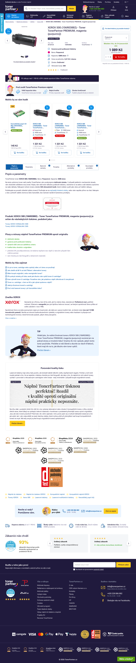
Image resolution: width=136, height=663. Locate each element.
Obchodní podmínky (44, 597)
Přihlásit (113, 10)
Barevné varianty (43, 167)
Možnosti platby (42, 591)
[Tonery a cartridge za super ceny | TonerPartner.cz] (11, 8)
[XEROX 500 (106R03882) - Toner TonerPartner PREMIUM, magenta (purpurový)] (24, 52)
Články (100, 2)
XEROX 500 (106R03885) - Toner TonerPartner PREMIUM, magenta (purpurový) (40, 127)
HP (70, 600)
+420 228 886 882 (96, 9)
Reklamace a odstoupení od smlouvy (50, 588)
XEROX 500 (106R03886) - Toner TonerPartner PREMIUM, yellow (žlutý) (62, 127)
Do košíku (121, 57)
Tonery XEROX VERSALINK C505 (16, 226)
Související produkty (89, 167)
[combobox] (116, 37)
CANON (72, 603)
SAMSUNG (73, 606)
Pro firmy (108, 2)
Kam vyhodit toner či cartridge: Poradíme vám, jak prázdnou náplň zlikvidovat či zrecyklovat (40, 279)
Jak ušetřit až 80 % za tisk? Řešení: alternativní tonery (26, 270)
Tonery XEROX (13, 497)
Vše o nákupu (43, 581)
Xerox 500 (40, 22)
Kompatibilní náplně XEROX (79, 494)
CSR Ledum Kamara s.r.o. (78, 588)
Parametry (29, 167)
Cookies (40, 603)
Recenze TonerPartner (45, 618)
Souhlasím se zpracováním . (90, 569)
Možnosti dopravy (88, 2)
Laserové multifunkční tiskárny (63, 497)
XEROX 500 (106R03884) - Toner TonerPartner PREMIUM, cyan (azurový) (84, 127)
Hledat (71, 9)
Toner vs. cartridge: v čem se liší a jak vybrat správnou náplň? (29, 282)
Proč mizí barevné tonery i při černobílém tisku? (24, 288)
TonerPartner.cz (76, 581)
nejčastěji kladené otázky (59, 190)
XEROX (32, 22)
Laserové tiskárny (41, 497)
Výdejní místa (41, 594)
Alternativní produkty (71, 167)
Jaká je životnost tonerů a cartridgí (20, 285)
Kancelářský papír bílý (86, 497)
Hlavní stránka (9, 22)
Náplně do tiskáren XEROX (35, 494)
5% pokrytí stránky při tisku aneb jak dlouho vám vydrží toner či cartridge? (34, 276)
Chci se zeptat (111, 511)
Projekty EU (41, 615)
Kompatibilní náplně (57, 494)
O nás (71, 585)
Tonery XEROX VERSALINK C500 (16, 224)
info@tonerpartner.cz (94, 511)
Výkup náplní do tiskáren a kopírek (49, 612)
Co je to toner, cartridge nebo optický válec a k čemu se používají (31, 267)
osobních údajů (99, 569)
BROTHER (72, 609)
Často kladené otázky (44, 609)
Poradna (56, 167)
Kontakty (116, 2)
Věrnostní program (43, 606)
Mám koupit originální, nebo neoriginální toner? (24, 273)
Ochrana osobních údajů (45, 600)
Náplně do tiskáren (22, 22)
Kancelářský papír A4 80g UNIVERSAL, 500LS (18, 126)
